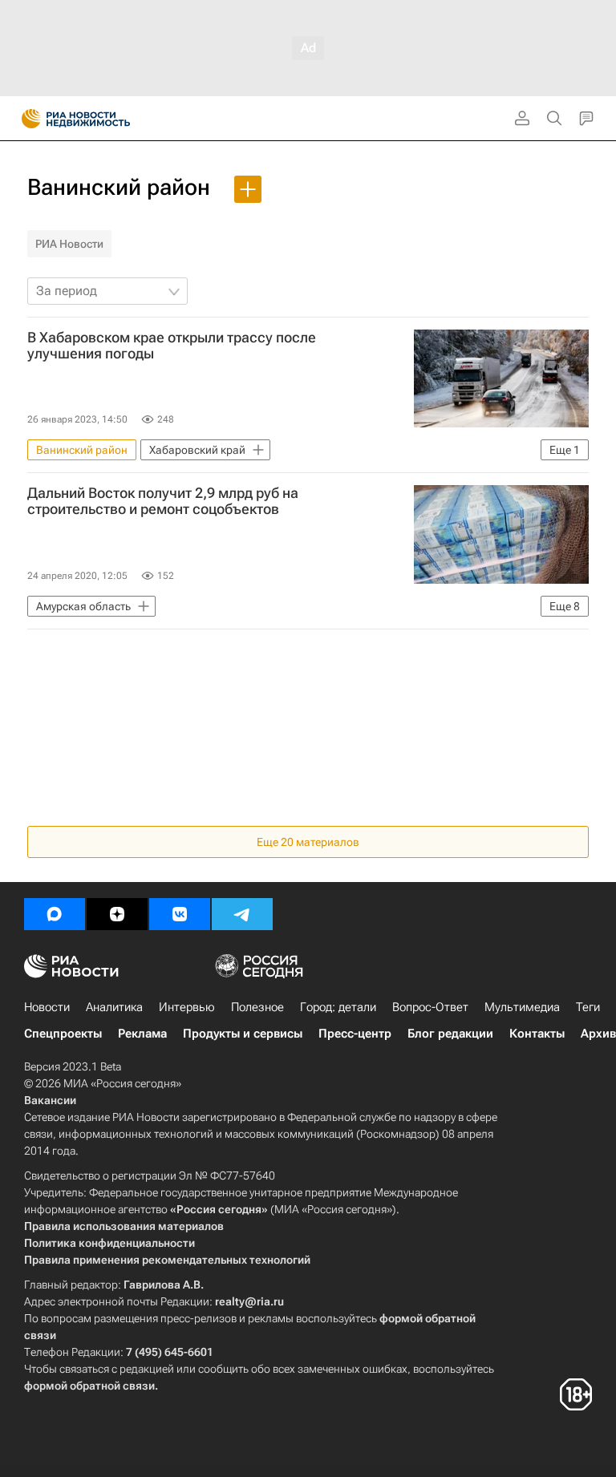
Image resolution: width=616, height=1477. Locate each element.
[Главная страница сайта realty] (104, 118)
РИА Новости (69, 243)
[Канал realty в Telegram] (242, 914)
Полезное (257, 1007)
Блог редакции (450, 1033)
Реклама (142, 1033)
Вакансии (50, 1100)
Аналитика (114, 1007)
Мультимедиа (522, 1007)
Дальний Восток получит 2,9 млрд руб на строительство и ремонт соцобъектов (162, 501)
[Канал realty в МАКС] (54, 914)
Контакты (537, 1033)
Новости (47, 1007)
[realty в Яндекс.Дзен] (117, 914)
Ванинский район (118, 187)
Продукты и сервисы (242, 1033)
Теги (588, 1007)
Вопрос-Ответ (430, 1007)
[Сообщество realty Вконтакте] (179, 914)
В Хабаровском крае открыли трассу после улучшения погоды (171, 346)
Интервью (187, 1007)
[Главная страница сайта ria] (26, 118)
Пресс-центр (354, 1033)
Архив (598, 1033)
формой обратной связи (89, 1385)
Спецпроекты (63, 1033)
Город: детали (338, 1007)
